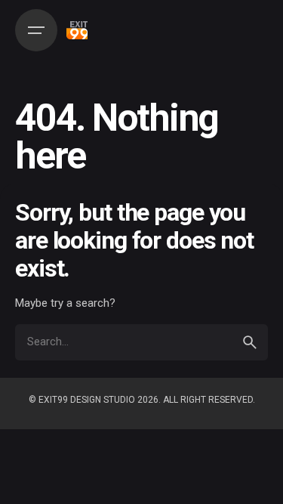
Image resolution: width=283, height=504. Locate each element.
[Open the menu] (36, 30)
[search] (250, 342)
